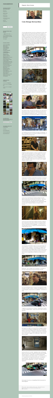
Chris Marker (5, 49)
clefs (9, 52)
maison (8, 66)
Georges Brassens (5, 61)
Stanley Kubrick (6, 73)
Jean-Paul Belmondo (6, 62)
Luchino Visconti (5, 65)
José (44, 387)
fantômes (8, 58)
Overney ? (35, 224)
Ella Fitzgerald (10, 57)
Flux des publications (6, 130)
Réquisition (4, 10)
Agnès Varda (5, 46)
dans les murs (5, 53)
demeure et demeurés (6, 55)
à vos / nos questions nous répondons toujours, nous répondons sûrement (7, 36)
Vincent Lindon (8, 75)
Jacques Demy (10, 61)
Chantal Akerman (6, 48)
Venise (4, 75)
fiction (10, 59)
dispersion (5, 57)
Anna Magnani (6, 47)
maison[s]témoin (8, 4)
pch (28, 387)
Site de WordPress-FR (6, 133)
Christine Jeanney (6, 50)
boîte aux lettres (32, 387)
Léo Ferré (5, 66)
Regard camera (5, 13)
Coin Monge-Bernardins (31, 22)
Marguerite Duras (6, 68)
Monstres (4, 20)
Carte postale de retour (6, 18)
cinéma (5, 52)
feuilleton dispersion (6, 59)
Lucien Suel (9, 65)
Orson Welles (5, 71)
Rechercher (5, 25)
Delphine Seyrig (6, 54)
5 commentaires (25, 388)
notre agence (5, 38)
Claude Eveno (41, 387)
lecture (8, 64)
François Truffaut (6, 60)
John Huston (5, 64)
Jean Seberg (9, 63)
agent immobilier (6, 44)
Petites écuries (5, 15)
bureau (36, 387)
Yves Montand (5, 76)
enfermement (5, 58)
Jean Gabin (10, 62)
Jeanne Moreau (5, 63)
